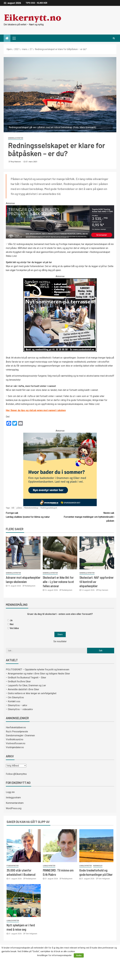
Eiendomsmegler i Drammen (20, 735)
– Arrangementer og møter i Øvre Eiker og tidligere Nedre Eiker (38, 673)
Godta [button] (78, 955)
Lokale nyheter (49, 866)
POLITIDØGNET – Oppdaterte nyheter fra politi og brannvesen (37, 669)
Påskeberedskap (31, 508)
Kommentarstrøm (15, 803)
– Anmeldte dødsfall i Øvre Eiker (22, 689)
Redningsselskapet (49, 508)
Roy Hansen (16, 162)
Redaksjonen (30, 586)
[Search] (114, 38)
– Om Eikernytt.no (15, 697)
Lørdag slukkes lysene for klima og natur (28, 515)
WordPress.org (13, 808)
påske (19, 508)
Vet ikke (14, 628)
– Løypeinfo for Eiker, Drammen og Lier (26, 685)
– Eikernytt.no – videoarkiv (19, 709)
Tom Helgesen (104, 879)
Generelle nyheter (15, 138)
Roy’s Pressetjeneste (17, 731)
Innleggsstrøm (13, 797)
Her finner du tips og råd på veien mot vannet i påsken (36, 410)
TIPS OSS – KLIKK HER (36, 3)
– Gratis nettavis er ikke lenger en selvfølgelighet (31, 693)
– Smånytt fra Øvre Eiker (18, 681)
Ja (11, 620)
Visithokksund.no (14, 739)
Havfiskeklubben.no (16, 727)
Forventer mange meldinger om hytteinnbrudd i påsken (89, 517)
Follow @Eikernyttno (16, 774)
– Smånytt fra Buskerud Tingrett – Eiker (26, 677)
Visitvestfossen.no (15, 743)
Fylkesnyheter (13, 866)
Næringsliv (97, 866)
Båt (13, 508)
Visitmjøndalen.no (15, 747)
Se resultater (60, 641)
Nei (11, 624)
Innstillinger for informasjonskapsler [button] (54, 955)
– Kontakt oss (13, 701)
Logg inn (10, 792)
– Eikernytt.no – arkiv (16, 705)
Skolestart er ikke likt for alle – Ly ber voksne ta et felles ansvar (58, 581)
